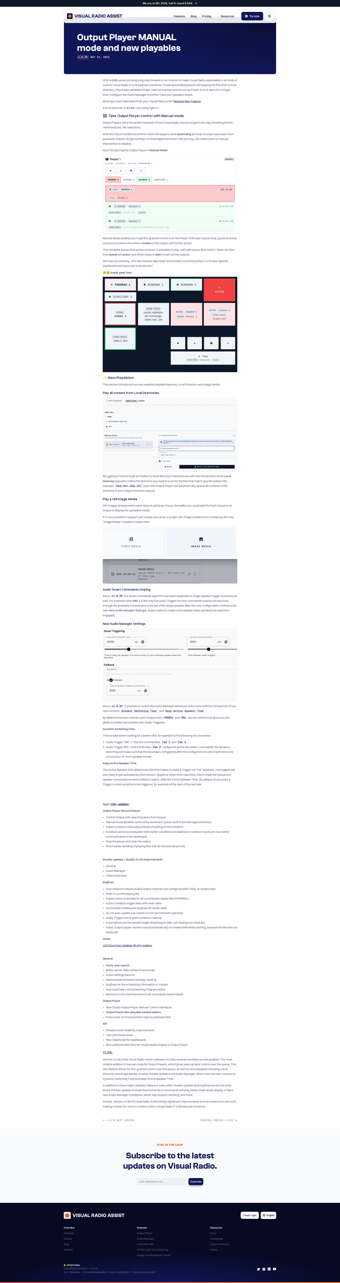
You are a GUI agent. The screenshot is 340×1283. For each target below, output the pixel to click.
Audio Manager (145, 1238)
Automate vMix (145, 1244)
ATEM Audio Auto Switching (152, 1249)
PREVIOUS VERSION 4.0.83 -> (218, 1120)
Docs (213, 1233)
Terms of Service (219, 1244)
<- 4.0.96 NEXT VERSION (118, 1120)
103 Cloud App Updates (117, 945)
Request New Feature (187, 101)
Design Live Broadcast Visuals (154, 1255)
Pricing (68, 1238)
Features (69, 1233)
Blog (66, 1244)
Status (213, 1249)
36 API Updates (142, 945)
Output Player (144, 1233)
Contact (68, 1249)
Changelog (216, 1238)
